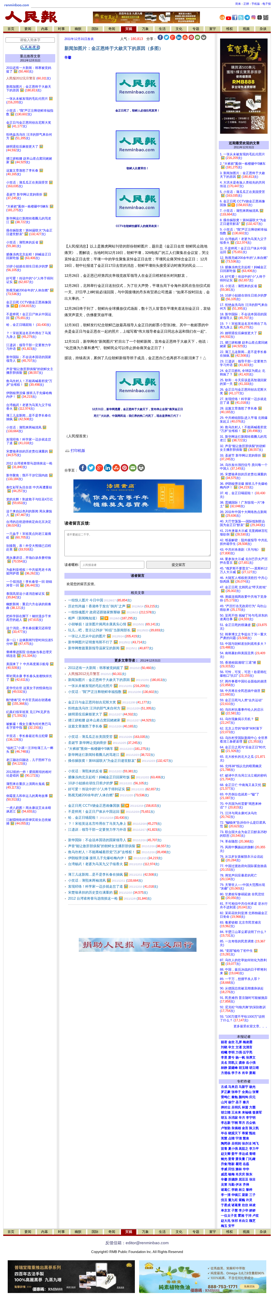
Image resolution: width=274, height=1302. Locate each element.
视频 (246, 29)
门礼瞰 (251, 1159)
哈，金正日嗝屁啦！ (98, 817)
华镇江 (236, 1195)
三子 (252, 1195)
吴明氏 (236, 1107)
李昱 (224, 1057)
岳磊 (246, 1164)
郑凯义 (233, 1062)
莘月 (242, 1122)
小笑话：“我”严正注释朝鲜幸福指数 (113, 692)
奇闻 (111, 29)
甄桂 (252, 1133)
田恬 (231, 1169)
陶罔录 (226, 1143)
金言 (245, 1128)
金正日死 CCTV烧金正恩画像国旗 (114, 805)
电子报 (266, 3)
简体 (238, 3)
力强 (238, 1052)
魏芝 (252, 1220)
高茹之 (243, 1148)
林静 (224, 1067)
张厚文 (251, 1057)
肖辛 (245, 1073)
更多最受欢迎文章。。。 (251, 1026)
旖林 (238, 1169)
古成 (224, 1086)
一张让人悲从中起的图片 (104, 636)
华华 (246, 1169)
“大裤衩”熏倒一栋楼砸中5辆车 (109, 748)
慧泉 (246, 1138)
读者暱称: (71, 564)
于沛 (248, 1215)
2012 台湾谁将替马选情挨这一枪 (109, 898)
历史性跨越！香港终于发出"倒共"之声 (113, 606)
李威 (224, 1169)
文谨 (238, 1047)
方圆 (252, 1107)
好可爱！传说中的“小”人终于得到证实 (114, 789)
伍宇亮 (247, 1052)
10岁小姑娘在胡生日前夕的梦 (108, 783)
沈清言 (247, 1047)
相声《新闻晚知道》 (102, 618)
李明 (231, 1052)
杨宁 (231, 1102)
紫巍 (242, 1200)
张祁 (234, 1220)
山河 (224, 1102)
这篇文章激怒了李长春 (102, 726)
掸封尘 (226, 1107)
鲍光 (224, 1159)
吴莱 (224, 1184)
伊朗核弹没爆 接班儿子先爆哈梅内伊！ (115, 858)
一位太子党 (229, 1215)
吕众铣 (251, 1122)
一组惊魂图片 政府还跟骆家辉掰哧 (112, 612)
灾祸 (128, 29)
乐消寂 (233, 1117)
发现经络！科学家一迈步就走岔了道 (113, 886)
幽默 (78, 29)
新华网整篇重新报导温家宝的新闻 (110, 648)
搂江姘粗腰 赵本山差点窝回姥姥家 (111, 720)
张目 (252, 1179)
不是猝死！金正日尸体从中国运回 (111, 811)
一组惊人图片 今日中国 (99, 600)
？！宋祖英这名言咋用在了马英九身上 (114, 823)
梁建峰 (233, 1067)
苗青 (224, 1148)
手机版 (256, 3)
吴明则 (236, 1143)
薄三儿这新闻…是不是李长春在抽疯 (113, 874)
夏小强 (233, 1148)
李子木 (236, 1073)
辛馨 (67, 57)
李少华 (243, 1210)
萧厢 (252, 1073)
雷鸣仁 (226, 1097)
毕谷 (224, 1133)
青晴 (252, 1153)
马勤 (231, 1184)
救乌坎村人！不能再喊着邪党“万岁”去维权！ (119, 852)
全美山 (247, 1092)
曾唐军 (257, 1112)
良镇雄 (236, 1128)
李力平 (254, 1148)
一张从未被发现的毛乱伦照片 (108, 686)
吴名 (224, 1062)
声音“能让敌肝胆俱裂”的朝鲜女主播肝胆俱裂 (119, 846)
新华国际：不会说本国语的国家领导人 (114, 840)
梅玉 (224, 1226)
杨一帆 (240, 1057)
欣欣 (245, 1205)
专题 (195, 29)
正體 (246, 3)
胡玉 (224, 1117)
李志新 (226, 1122)
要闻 (27, 29)
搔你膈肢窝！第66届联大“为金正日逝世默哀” (120, 760)
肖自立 (243, 1220)
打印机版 (77, 451)
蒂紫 (245, 1133)
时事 (61, 29)
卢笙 (255, 1215)
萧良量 (240, 1159)
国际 (95, 29)
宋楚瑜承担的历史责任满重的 (108, 892)
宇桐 (234, 1122)
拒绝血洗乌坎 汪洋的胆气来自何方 (111, 708)
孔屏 (238, 1042)
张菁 (255, 1092)
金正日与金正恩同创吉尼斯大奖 (109, 702)
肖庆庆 (240, 1174)
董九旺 (233, 1200)
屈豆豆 (243, 1179)
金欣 (231, 1042)
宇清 (238, 1138)
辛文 (231, 1047)
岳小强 (251, 1062)
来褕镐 (247, 1112)
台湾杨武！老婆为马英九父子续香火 (113, 864)
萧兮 (231, 1057)
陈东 (249, 1174)
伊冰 (238, 1184)
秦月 (246, 1102)
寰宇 (212, 29)
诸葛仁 (226, 1189)
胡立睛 (226, 1112)
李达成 (243, 1153)
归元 (252, 1097)
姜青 (231, 1159)
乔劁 (224, 1164)
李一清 (226, 1195)
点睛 (231, 1138)
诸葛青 (236, 1205)
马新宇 (243, 1086)
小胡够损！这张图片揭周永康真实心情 (114, 624)
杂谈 (263, 29)
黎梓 (249, 1189)
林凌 (252, 1205)
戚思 (224, 1174)
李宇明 (251, 1117)
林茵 (245, 1107)
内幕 (44, 29)
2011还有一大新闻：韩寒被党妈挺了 (111, 668)
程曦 (224, 1052)
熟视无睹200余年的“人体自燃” (108, 795)
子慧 (234, 1210)
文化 (179, 29)
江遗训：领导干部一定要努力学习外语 (114, 829)
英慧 (224, 1138)
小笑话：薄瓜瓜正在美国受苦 (108, 736)
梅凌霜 (247, 1042)
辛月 (242, 1117)
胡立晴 (254, 1067)
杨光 (252, 1086)
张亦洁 (247, 1143)
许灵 (249, 1200)
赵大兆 (226, 1220)
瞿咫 (238, 1164)
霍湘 (241, 1215)
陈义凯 (254, 1128)
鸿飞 (255, 1143)
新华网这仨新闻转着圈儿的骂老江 (111, 754)
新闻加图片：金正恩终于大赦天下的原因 (117, 680)
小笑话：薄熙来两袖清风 (105, 880)
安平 (231, 1226)
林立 (242, 1189)
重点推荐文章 (30, 56)
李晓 (234, 1189)
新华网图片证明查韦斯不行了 (107, 642)
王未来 (236, 1112)
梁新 (245, 1195)
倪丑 (224, 1200)
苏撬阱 (233, 1179)
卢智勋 (226, 1128)
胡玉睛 (243, 1067)
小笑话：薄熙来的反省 (102, 771)
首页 (10, 29)
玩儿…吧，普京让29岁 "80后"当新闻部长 (116, 630)
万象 (145, 29)
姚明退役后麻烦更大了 (102, 714)
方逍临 (226, 1073)
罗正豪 (226, 1092)
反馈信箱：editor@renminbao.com (137, 1243)
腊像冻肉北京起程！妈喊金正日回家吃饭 (116, 777)
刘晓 (224, 1047)
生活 (162, 29)
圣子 (238, 1102)
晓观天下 (234, 1133)
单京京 (226, 1210)
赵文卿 (226, 1153)
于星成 (226, 1205)
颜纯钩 (243, 1097)
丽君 (224, 1042)
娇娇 (252, 1210)
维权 (229, 29)
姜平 (234, 1153)
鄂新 (231, 1164)
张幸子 (236, 1092)
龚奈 (242, 1062)
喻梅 (231, 1174)
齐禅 (246, 1184)
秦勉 (234, 1097)
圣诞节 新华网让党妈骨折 (105, 742)
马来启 (233, 1086)
